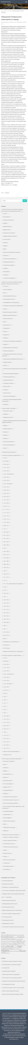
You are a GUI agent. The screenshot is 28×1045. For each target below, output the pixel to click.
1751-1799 (6, 722)
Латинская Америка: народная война (11, 913)
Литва (22, 943)
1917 (4, 580)
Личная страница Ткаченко (10, 840)
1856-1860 (6, 545)
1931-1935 (6, 603)
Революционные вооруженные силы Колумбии (14, 368)
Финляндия (16, 951)
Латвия (15, 943)
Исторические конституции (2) (10, 800)
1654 (4, 712)
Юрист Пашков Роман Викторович (10, 991)
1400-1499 (6, 480)
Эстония (3, 953)
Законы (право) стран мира (8, 408)
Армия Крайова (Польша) (9, 296)
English (5, 213)
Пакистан (19, 944)
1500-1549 (6, 487)
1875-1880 (6, 558)
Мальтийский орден (8, 811)
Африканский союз (8, 417)
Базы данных (6, 216)
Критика (5, 242)
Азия (4, 292)
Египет (8, 939)
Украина (7, 192)
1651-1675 (6, 499)
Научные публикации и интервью (11, 252)
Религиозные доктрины (9, 859)
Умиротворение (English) (8, 923)
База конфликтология (8, 299)
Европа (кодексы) (7, 428)
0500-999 (5, 461)
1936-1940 (6, 606)
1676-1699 (6, 503)
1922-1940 (6, 738)
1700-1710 (6, 506)
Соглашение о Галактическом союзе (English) (13, 926)
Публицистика (7, 754)
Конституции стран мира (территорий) (11, 758)
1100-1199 (6, 467)
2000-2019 (6, 635)
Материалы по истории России (10, 641)
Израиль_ (5, 793)
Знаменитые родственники (9, 452)
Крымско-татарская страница (10, 837)
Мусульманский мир (8, 441)
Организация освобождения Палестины (13, 359)
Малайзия (3, 945)
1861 (4, 548)
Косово (5, 331)
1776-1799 (6, 522)
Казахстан (14, 941)
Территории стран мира (9, 827)
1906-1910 (6, 574)
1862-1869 (6, 551)
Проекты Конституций (8, 821)
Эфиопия (5, 404)
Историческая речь (7, 917)
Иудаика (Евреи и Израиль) (9, 971)
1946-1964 (6, 616)
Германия (21, 937)
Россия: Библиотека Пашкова (5, 1)
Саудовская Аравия (7, 949)
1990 (4, 625)
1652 (4, 706)
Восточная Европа (7, 783)
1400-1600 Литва (7, 483)
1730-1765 (6, 516)
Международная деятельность (10, 903)
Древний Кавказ (7, 226)
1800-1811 (6, 525)
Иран (22, 939)
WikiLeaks (5, 286)
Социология (6, 863)
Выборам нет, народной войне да (10, 887)
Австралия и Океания (8, 761)
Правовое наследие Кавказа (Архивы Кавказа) (13, 981)
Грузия (5, 309)
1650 (4, 700)
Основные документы (7, 880)
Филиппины (11, 951)
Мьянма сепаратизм (8, 350)
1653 (4, 709)
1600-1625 (6, 493)
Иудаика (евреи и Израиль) (10, 236)
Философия (6, 271)
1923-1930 (6, 599)
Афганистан (9, 935)
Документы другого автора (9, 312)
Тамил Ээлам (6, 393)
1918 (4, 587)
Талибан (5, 389)
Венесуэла (15, 937)
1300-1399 (6, 477)
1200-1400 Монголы (8, 474)
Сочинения (6, 645)
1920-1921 (6, 593)
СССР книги (6, 648)
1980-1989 (6, 622)
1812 (4, 529)
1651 (4, 703)
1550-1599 (6, 490)
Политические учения (8, 843)
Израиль (5, 438)
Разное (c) (5, 255)
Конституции (6, 239)
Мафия (5, 245)
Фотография (6, 869)
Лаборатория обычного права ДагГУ (11, 974)
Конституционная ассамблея (10, 803)
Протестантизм (7, 853)
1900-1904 (6, 567)
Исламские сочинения (8, 233)
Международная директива (9, 900)
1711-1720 (6, 509)
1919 (4, 590)
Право (5, 850)
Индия (17, 939)
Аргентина (3, 935)
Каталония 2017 (7, 325)
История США (5, 968)
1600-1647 (6, 690)
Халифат (5, 275)
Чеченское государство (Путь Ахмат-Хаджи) (13, 987)
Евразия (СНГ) (6, 787)
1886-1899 (6, 564)
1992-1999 (6, 632)
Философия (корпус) (8, 866)
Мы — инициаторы (7, 897)
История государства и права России (11, 455)
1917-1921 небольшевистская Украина (12, 583)
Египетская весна (7, 318)
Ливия (19, 943)
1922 (4, 596)
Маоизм (5, 344)
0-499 (4, 458)
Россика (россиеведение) (9, 258)
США (4, 824)
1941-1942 (6, 609)
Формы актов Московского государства (13, 651)
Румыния (15, 947)
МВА (4, 249)
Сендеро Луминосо (8, 380)
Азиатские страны (7, 411)
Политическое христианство (10, 847)
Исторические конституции (10, 796)
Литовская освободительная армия (12, 341)
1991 (4, 629)
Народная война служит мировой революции (13, 893)
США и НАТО (6, 386)
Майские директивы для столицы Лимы (12, 910)
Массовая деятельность (8, 907)
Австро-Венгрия (7, 289)
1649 (4, 696)
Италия (7, 941)
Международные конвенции (10, 347)
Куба (6, 943)
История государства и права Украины (11, 655)
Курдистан (6, 334)
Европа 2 (5, 432)
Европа (5, 425)
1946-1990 (6, 745)
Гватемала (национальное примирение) (13, 305)
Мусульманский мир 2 (8, 445)
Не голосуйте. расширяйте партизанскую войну (13, 890)
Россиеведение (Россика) (8, 984)
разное (5, 448)
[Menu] (26, 2)
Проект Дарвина (7, 817)
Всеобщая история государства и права (12, 961)
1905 (4, 570)
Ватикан (5, 777)
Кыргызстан (9, 943)
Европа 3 (5, 435)
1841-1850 (6, 538)
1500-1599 (6, 687)
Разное (5, 365)
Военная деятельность (8, 920)
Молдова (11, 945)
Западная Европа (7, 790)
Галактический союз (8, 220)
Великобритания (7, 780)
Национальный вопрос (7, 884)
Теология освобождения (9, 396)
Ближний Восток (7, 774)
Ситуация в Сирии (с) (8, 383)
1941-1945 (6, 741)
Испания (3, 941)
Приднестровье (7, 362)
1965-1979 (6, 619)
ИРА (4, 321)
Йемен (10, 941)
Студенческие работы (8, 265)
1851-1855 (6, 541)
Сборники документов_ (9, 377)
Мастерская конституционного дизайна (12, 977)
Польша (4, 947)
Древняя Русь (6, 229)
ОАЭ (15, 945)
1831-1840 (6, 535)
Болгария (18, 935)
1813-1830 (6, 532)
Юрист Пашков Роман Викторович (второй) (12, 994)
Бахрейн (15, 935)
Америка (5, 414)
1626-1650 (6, 496)
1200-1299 (6, 470)
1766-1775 (6, 519)
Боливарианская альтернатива (11, 302)
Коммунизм (6, 328)
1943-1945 (6, 612)
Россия (10, 947)
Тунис (15, 949)
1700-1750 (6, 719)
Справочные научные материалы (10, 834)
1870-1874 (6, 554)
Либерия (5, 338)
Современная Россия (8, 262)
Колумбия (23, 941)
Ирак (19, 939)
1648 (4, 693)
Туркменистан (19, 949)
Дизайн (5, 223)
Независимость (7, 814)
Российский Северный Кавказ (10, 373)
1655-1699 (6, 716)
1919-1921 (6, 735)
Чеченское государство (9, 278)
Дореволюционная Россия (9, 315)
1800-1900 (6, 725)
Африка (5, 771)
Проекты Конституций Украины (11, 751)
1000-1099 (6, 464)
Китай (19, 941)
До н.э (4, 638)
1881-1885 (6, 561)
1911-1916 (6, 577)
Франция (5, 830)
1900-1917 (3, 11)
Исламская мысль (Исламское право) (11, 964)
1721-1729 (6, 512)
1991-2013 (6, 748)
